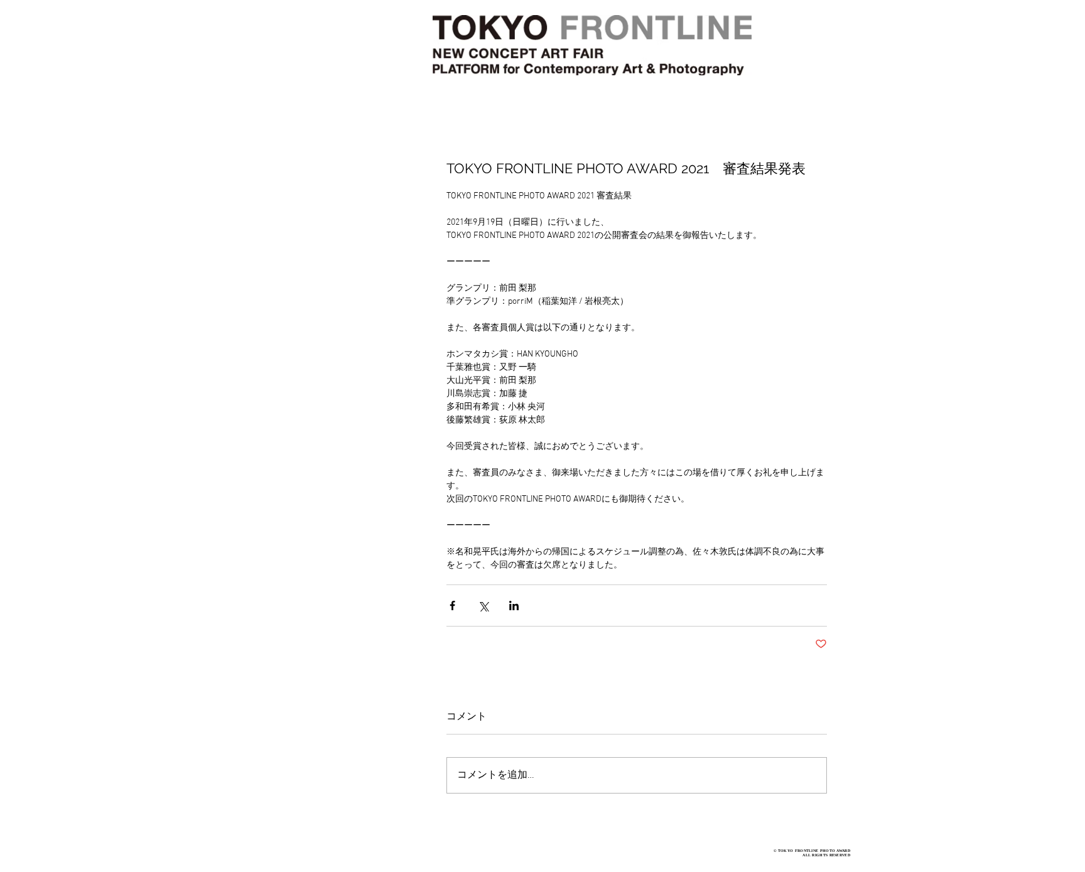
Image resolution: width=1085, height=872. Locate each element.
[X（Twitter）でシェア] (483, 605)
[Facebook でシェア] (452, 605)
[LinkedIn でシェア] (514, 605)
